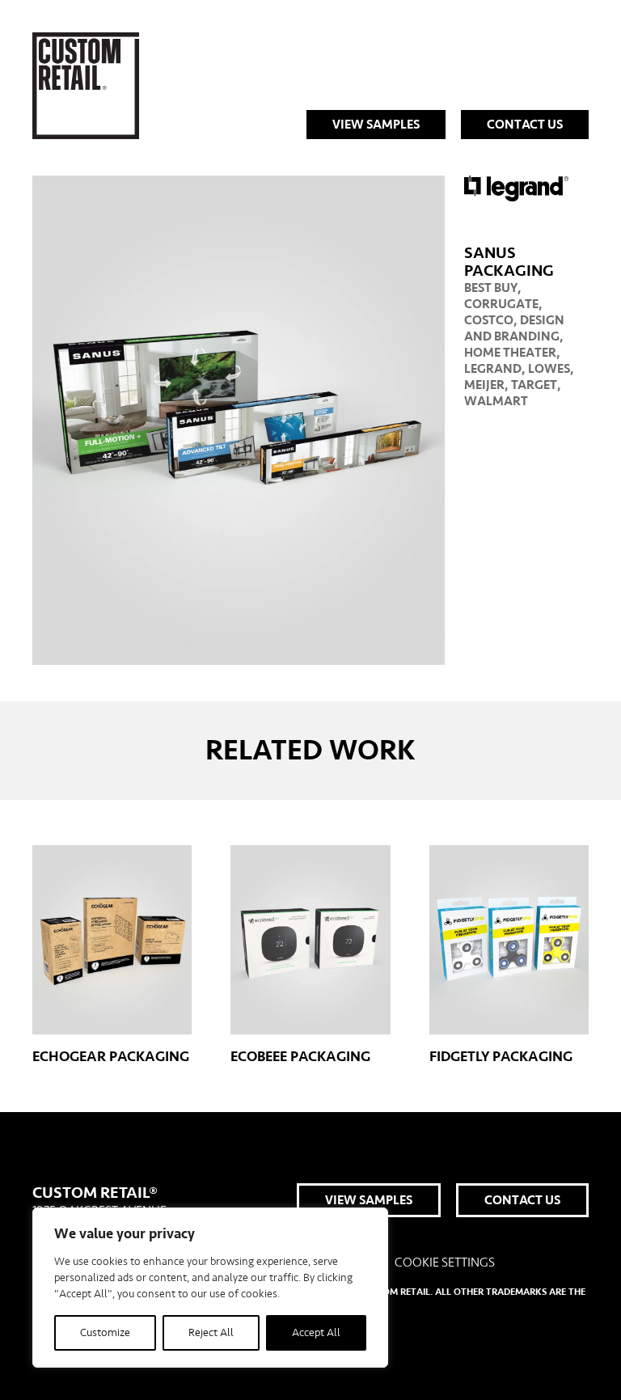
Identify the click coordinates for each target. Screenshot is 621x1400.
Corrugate (501, 304)
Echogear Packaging (110, 1056)
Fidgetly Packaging (500, 1056)
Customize (105, 1333)
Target (534, 385)
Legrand (493, 369)
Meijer (484, 385)
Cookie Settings (445, 1262)
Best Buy (491, 288)
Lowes (549, 369)
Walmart (496, 401)
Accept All (316, 1333)
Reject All (211, 1333)
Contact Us (525, 124)
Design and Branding (514, 328)
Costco (488, 320)
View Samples (376, 124)
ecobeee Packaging (300, 1056)
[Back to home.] (85, 85)
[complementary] (210, 1288)
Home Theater (510, 353)
